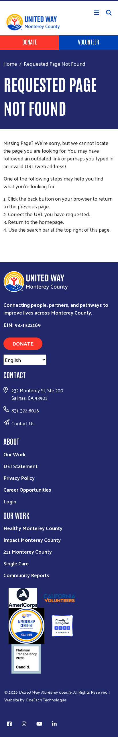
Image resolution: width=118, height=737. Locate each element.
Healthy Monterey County (32, 527)
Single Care (16, 563)
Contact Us (23, 423)
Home (10, 63)
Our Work (14, 454)
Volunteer (88, 41)
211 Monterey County (27, 551)
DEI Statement (20, 465)
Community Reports (26, 575)
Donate (29, 41)
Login (9, 501)
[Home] (59, 0)
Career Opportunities (27, 489)
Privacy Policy (19, 477)
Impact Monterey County (32, 539)
